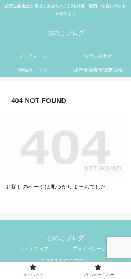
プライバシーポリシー (96, 248)
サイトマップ (34, 248)
